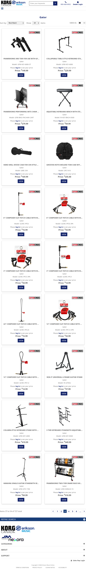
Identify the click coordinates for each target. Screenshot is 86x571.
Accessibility (62, 567)
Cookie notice (50, 567)
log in (18, 68)
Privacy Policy (37, 567)
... (80, 511)
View (21, 75)
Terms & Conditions (22, 567)
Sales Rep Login (79, 560)
